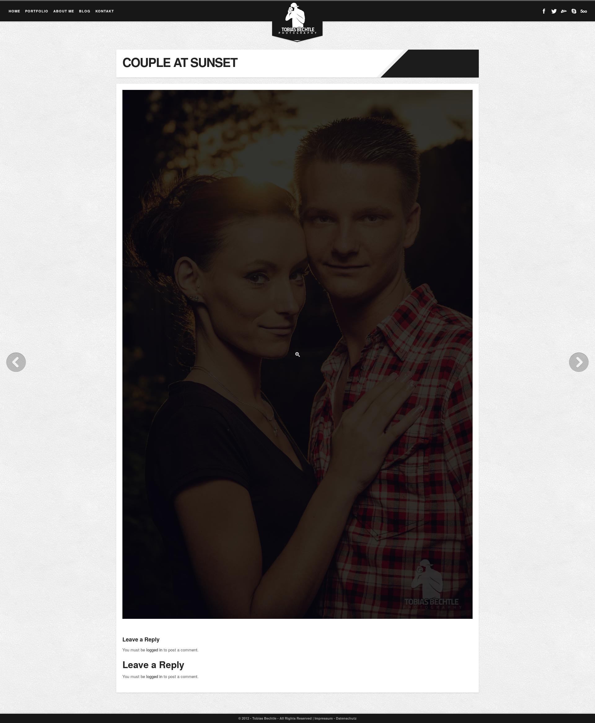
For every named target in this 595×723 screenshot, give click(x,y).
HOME (14, 11)
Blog (84, 11)
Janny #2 (579, 362)
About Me (63, 11)
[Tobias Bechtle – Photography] (297, 31)
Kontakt (104, 11)
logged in (154, 650)
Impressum (324, 718)
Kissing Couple (16, 362)
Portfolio (36, 11)
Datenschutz (346, 718)
